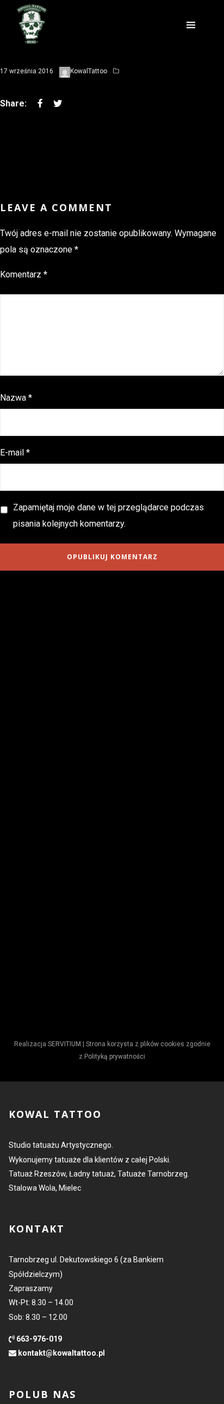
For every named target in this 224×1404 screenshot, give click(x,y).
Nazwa (16, 398)
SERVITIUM (64, 1044)
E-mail (15, 452)
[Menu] (190, 24)
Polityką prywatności (114, 1056)
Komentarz (23, 274)
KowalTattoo (88, 71)
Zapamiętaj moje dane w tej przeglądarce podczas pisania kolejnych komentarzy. (108, 515)
